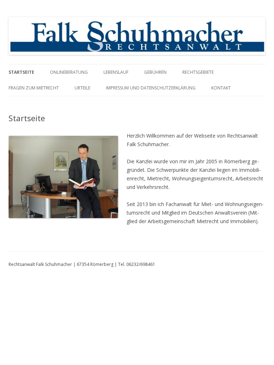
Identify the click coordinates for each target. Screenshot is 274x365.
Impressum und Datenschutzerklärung (151, 88)
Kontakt (221, 88)
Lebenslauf (115, 72)
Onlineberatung (69, 72)
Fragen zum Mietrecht (34, 88)
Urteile (82, 88)
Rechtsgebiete (198, 72)
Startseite (21, 72)
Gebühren (155, 72)
